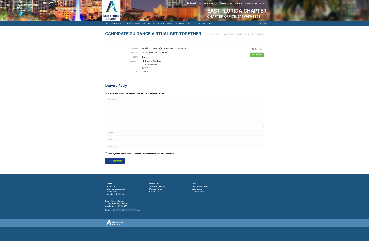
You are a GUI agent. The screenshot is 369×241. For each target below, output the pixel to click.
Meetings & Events (115, 194)
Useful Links (154, 184)
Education (111, 191)
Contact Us (154, 191)
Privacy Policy (155, 189)
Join (194, 184)
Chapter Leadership (116, 189)
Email (147, 67)
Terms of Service (157, 186)
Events (146, 71)
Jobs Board (197, 189)
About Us (111, 186)
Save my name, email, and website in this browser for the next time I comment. (141, 154)
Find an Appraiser (200, 186)
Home (109, 184)
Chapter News (198, 191)
